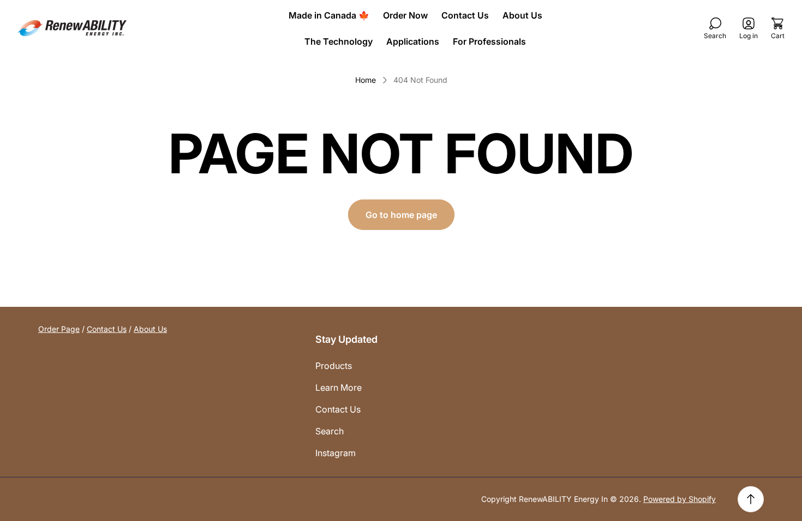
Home (365, 79)
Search (329, 431)
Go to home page (401, 214)
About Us (150, 329)
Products (333, 365)
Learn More (338, 387)
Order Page (59, 329)
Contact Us (107, 329)
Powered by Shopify (679, 499)
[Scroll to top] (751, 499)
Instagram (335, 452)
